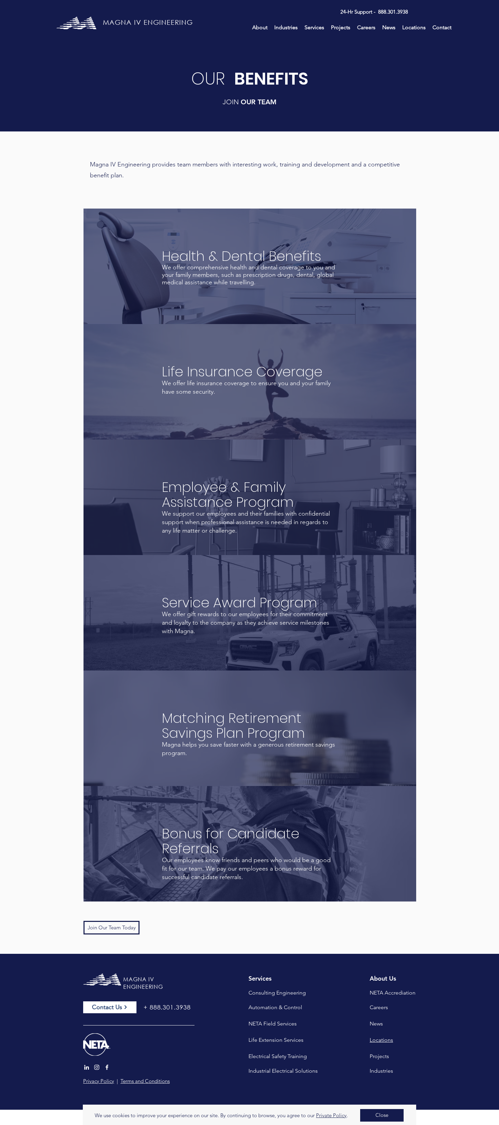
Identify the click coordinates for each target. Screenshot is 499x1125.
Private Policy (331, 1115)
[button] (382, 1115)
